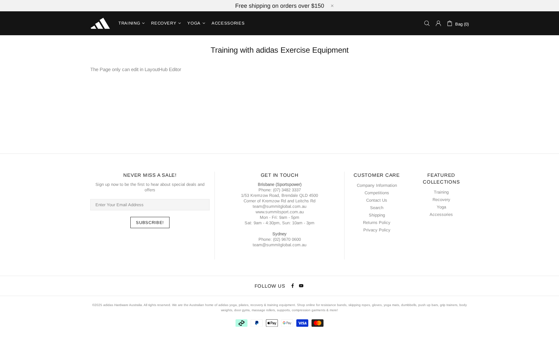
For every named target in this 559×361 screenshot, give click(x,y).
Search (376, 207)
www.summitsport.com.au (280, 211)
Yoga (441, 207)
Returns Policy (376, 222)
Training (441, 192)
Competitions (377, 192)
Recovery (441, 199)
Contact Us (376, 200)
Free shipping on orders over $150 (279, 6)
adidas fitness (100, 23)
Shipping (377, 215)
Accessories (441, 214)
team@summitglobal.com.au (279, 206)
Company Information (377, 185)
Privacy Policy (376, 230)
